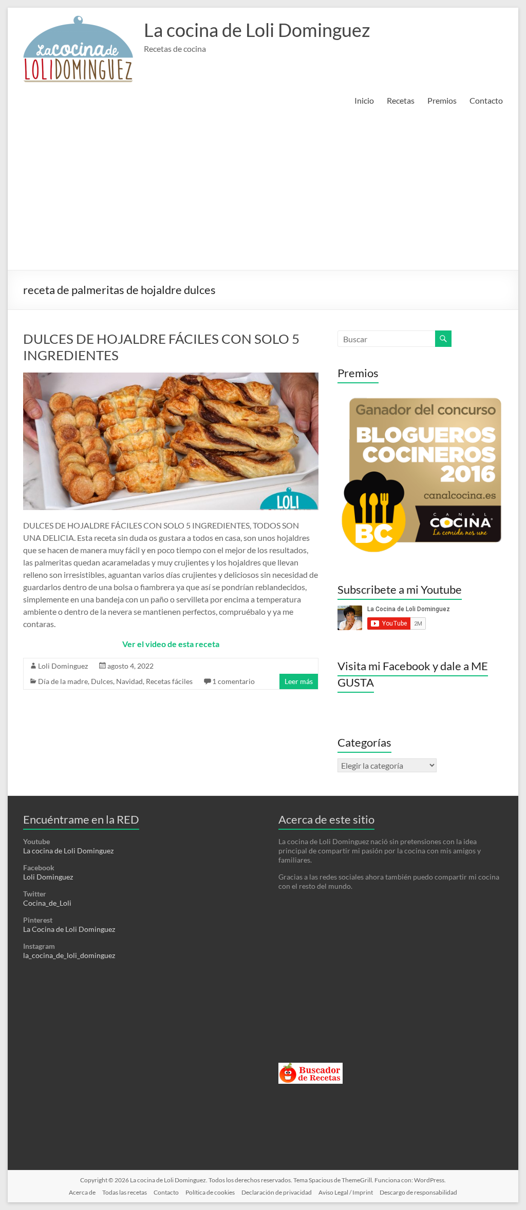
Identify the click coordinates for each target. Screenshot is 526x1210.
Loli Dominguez (63, 665)
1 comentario (233, 681)
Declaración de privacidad (276, 1192)
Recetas (401, 100)
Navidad (129, 681)
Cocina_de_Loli (47, 903)
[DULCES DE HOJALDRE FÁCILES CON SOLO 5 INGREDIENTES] (170, 377)
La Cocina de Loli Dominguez (69, 929)
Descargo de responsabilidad (418, 1192)
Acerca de (82, 1192)
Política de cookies (210, 1192)
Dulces (102, 681)
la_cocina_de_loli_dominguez (69, 955)
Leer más (299, 681)
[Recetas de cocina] (310, 1067)
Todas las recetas (124, 1192)
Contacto (486, 100)
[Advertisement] (263, 193)
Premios (442, 100)
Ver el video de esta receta (170, 644)
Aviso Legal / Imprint (345, 1192)
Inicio (364, 100)
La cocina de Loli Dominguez (257, 29)
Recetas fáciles (169, 681)
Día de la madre (63, 681)
